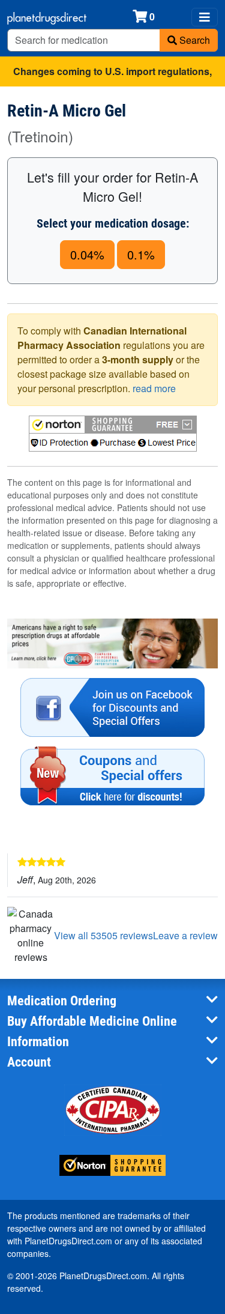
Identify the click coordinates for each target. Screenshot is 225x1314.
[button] (113, 434)
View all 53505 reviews (103, 935)
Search (193, 40)
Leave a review (185, 935)
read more (154, 388)
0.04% (87, 254)
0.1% (141, 254)
